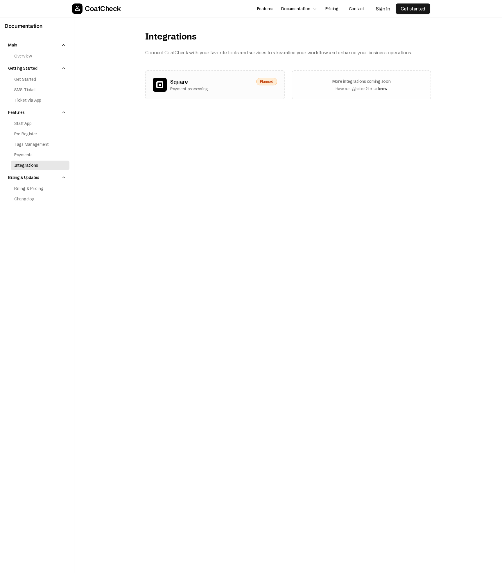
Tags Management (31, 144)
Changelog (24, 199)
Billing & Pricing (28, 188)
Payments (23, 154)
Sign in (383, 9)
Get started (413, 9)
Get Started (25, 79)
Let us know (377, 89)
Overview (23, 56)
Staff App (22, 123)
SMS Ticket (25, 89)
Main (12, 45)
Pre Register (25, 133)
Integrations (26, 165)
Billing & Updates (23, 177)
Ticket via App (27, 100)
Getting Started (22, 68)
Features (16, 112)
